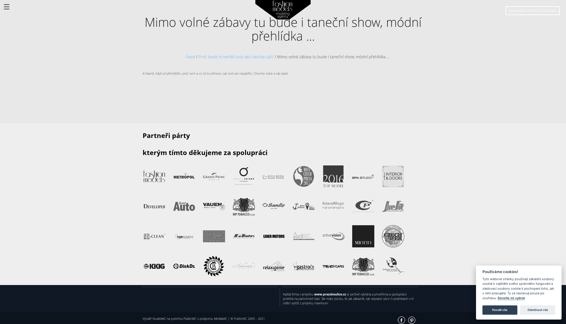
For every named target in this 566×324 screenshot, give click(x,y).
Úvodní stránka (20, 19)
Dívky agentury (20, 86)
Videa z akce (18, 46)
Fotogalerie (17, 33)
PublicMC (190, 318)
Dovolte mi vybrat (511, 298)
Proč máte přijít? (21, 73)
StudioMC (159, 318)
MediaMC (220, 318)
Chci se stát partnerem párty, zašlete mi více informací (185, 296)
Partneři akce (19, 59)
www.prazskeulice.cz (330, 294)
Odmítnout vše (538, 310)
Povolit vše (499, 310)
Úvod (190, 56)
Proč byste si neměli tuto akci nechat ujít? (236, 56)
